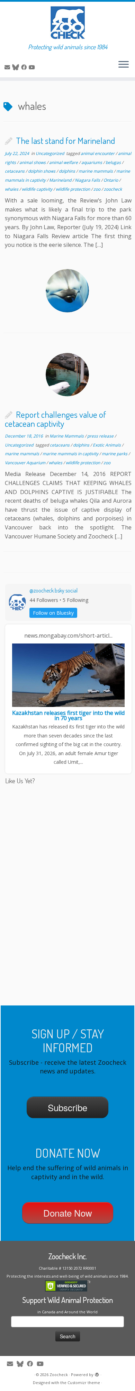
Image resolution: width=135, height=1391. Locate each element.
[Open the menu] (123, 65)
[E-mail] (8, 67)
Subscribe (67, 1107)
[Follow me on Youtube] (33, 67)
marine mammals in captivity (71, 454)
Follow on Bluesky (53, 613)
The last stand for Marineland (65, 140)
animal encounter (98, 153)
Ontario (111, 180)
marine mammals (96, 171)
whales (12, 189)
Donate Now (67, 1212)
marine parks (115, 454)
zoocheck (113, 189)
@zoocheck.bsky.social (53, 590)
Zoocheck (59, 1374)
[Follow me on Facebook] (25, 67)
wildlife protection (73, 189)
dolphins (67, 171)
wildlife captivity (37, 189)
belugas (114, 162)
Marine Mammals (67, 436)
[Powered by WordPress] (96, 1373)
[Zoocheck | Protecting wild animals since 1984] (67, 22)
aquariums (92, 162)
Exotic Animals (107, 445)
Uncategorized (50, 153)
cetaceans (15, 171)
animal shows (33, 162)
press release (101, 436)
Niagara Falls (88, 180)
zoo (97, 189)
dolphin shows (42, 171)
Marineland (60, 180)
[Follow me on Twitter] (16, 67)
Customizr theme (84, 1382)
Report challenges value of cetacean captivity (55, 419)
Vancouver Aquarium (25, 463)
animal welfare (64, 162)
